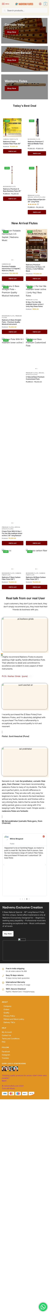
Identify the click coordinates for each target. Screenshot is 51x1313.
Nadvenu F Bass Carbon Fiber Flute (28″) (11, 578)
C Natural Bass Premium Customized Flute (35, 378)
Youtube (5, 1058)
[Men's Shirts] (24, 31)
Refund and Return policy (14, 1019)
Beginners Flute (34, 139)
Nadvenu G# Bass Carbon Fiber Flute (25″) (36, 578)
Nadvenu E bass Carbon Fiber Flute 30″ (12, 143)
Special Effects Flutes (36, 197)
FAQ (3, 1042)
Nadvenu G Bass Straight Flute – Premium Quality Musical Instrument (11, 322)
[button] (45, 4)
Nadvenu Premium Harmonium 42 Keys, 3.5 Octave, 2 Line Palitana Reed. (35, 268)
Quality (6, 1013)
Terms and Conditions (10, 1038)
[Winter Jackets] (24, 86)
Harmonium (6, 264)
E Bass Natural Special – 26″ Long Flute (37, 200)
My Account (7, 1032)
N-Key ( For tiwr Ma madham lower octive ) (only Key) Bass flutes (35, 304)
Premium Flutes (34, 195)
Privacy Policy (9, 1016)
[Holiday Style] (24, 59)
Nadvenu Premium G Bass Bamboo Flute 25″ (12, 190)
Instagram (6, 1055)
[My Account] (40, 4)
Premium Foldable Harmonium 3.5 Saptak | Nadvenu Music (11, 268)
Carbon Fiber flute (10, 139)
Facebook (6, 1051)
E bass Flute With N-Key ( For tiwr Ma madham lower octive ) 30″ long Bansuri (12, 533)
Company (7, 1006)
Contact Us (6, 1035)
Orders (6, 1009)
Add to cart (12, 151)
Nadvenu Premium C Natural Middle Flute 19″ (36, 144)
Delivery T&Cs (9, 1022)
